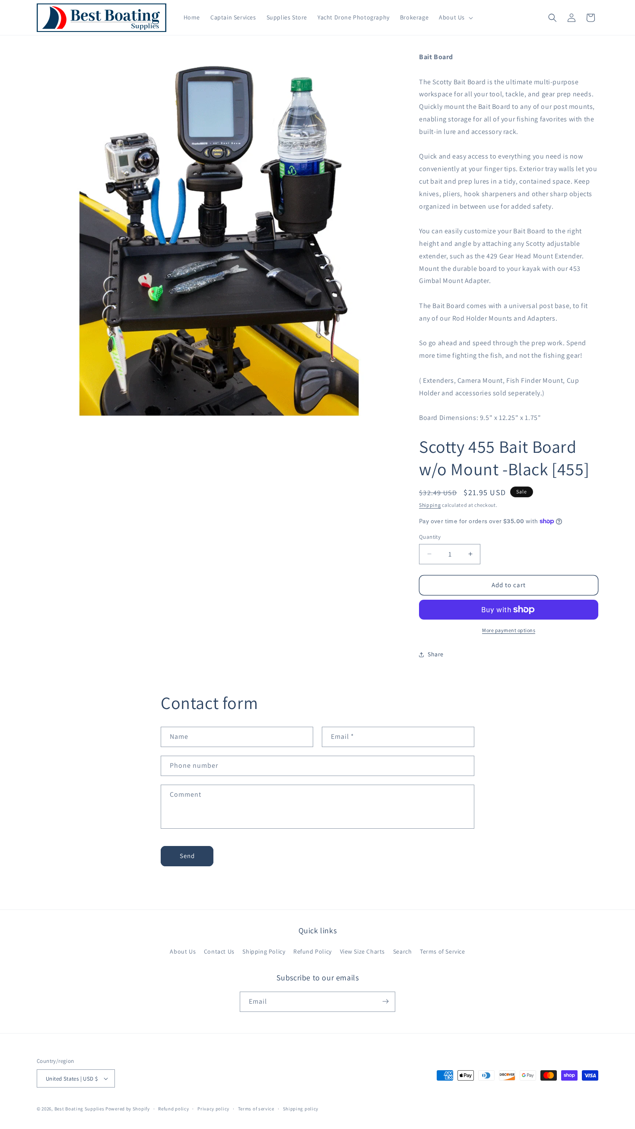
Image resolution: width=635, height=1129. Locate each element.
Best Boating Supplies (79, 1109)
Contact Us (219, 951)
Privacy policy (213, 1109)
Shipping (430, 505)
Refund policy (173, 1109)
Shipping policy (301, 1109)
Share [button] (436, 654)
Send (187, 856)
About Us (183, 951)
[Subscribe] (385, 1001)
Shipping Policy (263, 951)
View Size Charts (362, 951)
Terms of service (256, 1109)
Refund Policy (312, 951)
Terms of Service (442, 951)
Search (402, 951)
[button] (455, 17)
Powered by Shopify (127, 1109)
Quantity (430, 537)
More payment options (508, 630)
